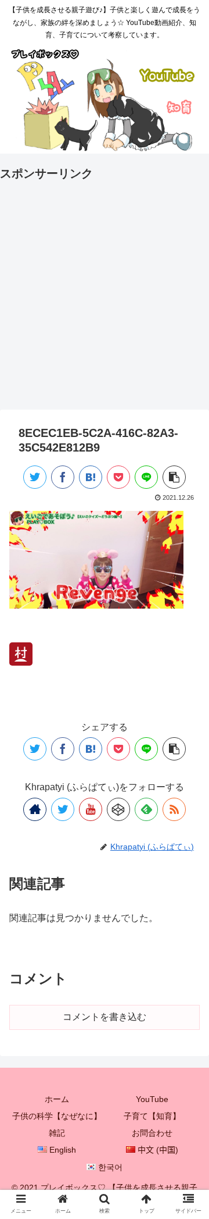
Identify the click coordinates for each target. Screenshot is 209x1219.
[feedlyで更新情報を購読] (146, 809)
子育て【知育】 (152, 1116)
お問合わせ (152, 1133)
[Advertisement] (104, 288)
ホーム (57, 1099)
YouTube (152, 1099)
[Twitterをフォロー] (62, 809)
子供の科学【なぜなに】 (57, 1116)
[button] (186, 1029)
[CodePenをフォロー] (118, 809)
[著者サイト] (34, 809)
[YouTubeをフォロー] (90, 809)
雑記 (57, 1133)
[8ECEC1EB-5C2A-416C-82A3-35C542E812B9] (90, 477)
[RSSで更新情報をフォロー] (174, 809)
